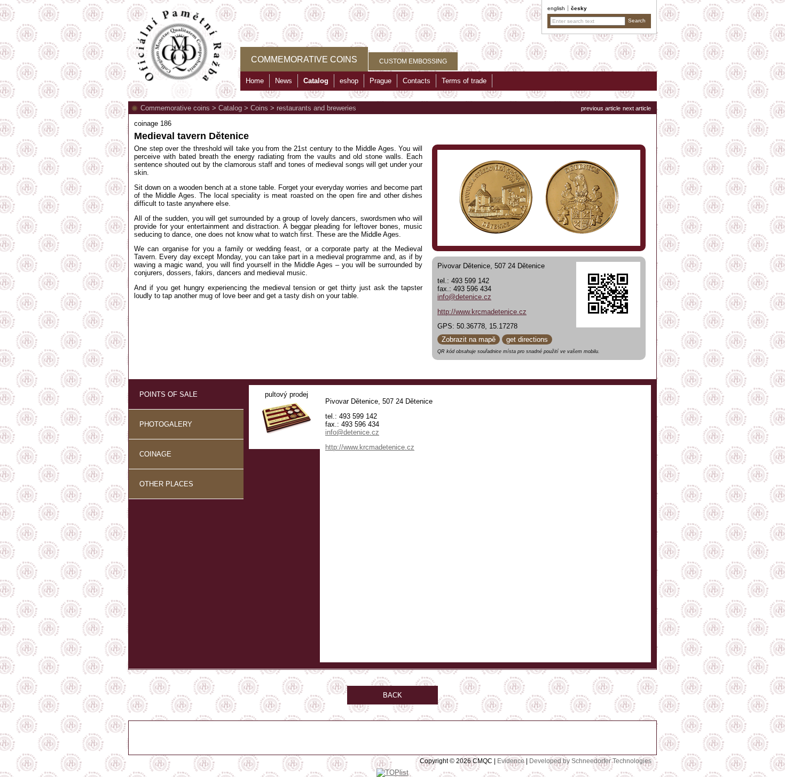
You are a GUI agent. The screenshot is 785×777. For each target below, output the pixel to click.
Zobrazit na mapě (469, 339)
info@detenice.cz (464, 297)
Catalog (230, 108)
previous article (601, 108)
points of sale (168, 394)
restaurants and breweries (316, 108)
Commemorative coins (175, 108)
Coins (259, 108)
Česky (579, 8)
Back (392, 695)
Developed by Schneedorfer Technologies (590, 761)
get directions (527, 339)
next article (637, 108)
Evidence (510, 761)
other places (166, 484)
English (556, 8)
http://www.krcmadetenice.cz (482, 312)
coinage (155, 454)
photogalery (165, 424)
